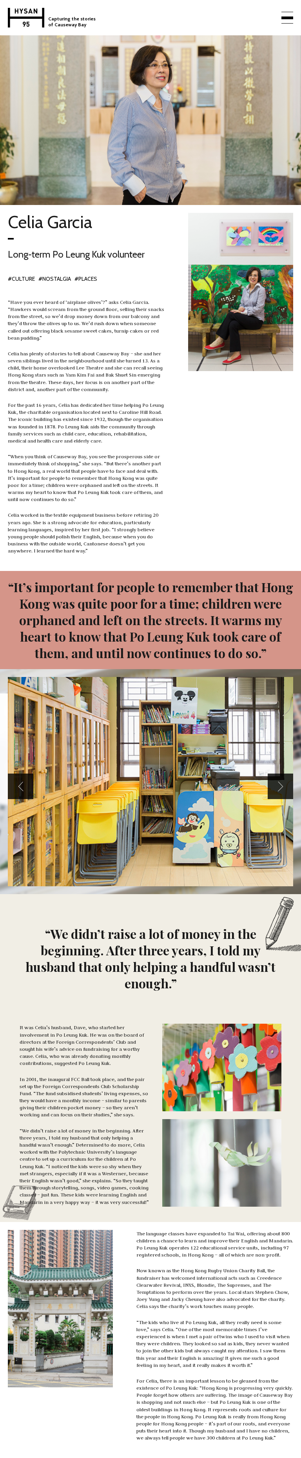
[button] (20, 786)
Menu (287, 18)
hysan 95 (26, 17)
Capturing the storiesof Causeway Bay (72, 21)
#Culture (21, 278)
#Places (85, 278)
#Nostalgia (54, 278)
